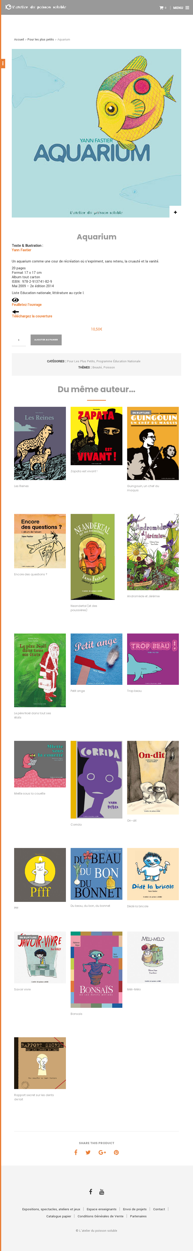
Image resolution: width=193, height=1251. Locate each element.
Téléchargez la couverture (32, 316)
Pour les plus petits (41, 39)
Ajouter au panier (46, 339)
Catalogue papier (58, 1216)
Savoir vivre (22, 989)
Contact (159, 1209)
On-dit (132, 821)
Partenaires (138, 1216)
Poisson (109, 367)
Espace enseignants (102, 1209)
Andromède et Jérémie (143, 596)
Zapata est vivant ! (84, 471)
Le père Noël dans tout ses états (32, 715)
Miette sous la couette (29, 793)
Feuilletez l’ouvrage (27, 305)
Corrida (76, 825)
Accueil (19, 39)
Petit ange (78, 691)
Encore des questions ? (30, 574)
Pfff (16, 908)
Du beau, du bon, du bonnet (90, 906)
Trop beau (134, 691)
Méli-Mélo (134, 989)
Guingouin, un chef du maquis (143, 488)
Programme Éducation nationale (118, 361)
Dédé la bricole (137, 906)
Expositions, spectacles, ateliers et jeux (51, 1209)
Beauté (97, 367)
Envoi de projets (135, 1209)
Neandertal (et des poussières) (84, 608)
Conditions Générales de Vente (101, 1216)
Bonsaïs (76, 1014)
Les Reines (21, 486)
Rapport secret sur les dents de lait (34, 1097)
